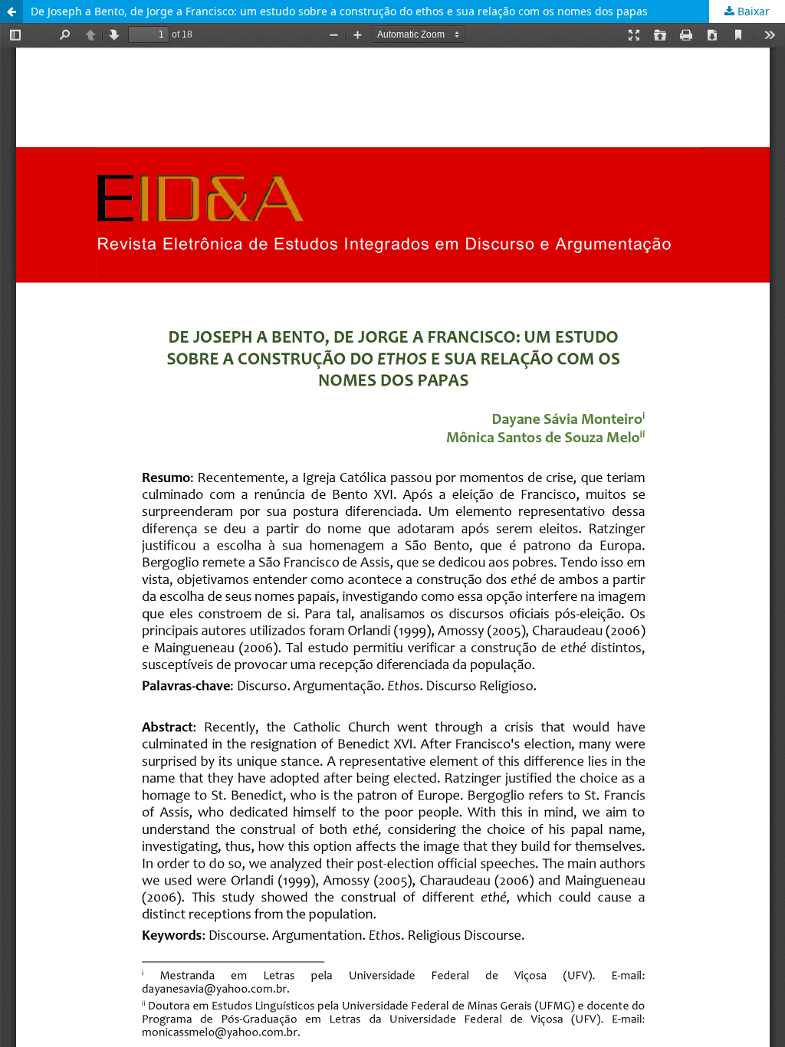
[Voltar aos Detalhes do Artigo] (11, 11)
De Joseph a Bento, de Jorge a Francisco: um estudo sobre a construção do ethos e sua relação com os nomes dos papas (339, 11)
